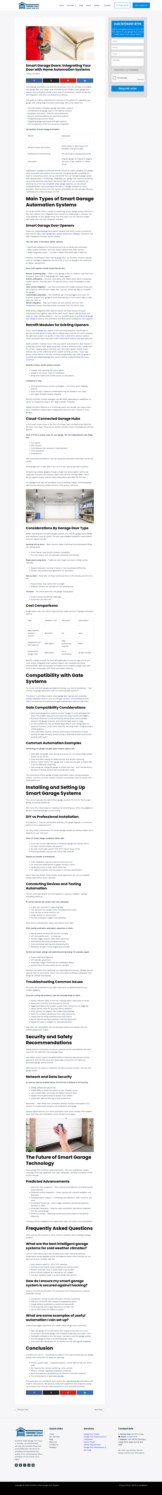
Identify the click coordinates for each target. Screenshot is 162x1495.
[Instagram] (24, 1465)
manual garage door (58, 258)
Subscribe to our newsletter (126, 70)
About (88, 5)
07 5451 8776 (132, 1437)
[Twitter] (20, 1465)
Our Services (54, 1437)
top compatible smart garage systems (57, 184)
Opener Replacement (92, 1445)
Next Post (100, 1410)
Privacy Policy (124, 1485)
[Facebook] (16, 1465)
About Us (53, 1442)
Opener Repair (89, 1442)
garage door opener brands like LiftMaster (63, 234)
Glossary (52, 1447)
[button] (122, 5)
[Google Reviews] (28, 1465)
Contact (107, 5)
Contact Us (53, 1445)
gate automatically (64, 701)
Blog (81, 5)
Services (70, 5)
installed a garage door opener (71, 844)
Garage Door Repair (91, 1434)
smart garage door (42, 713)
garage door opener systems (54, 231)
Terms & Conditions (139, 1485)
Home (61, 5)
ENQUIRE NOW (128, 88)
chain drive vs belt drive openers (69, 336)
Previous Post (21, 1410)
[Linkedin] (33, 1465)
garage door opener (45, 331)
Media (96, 5)
